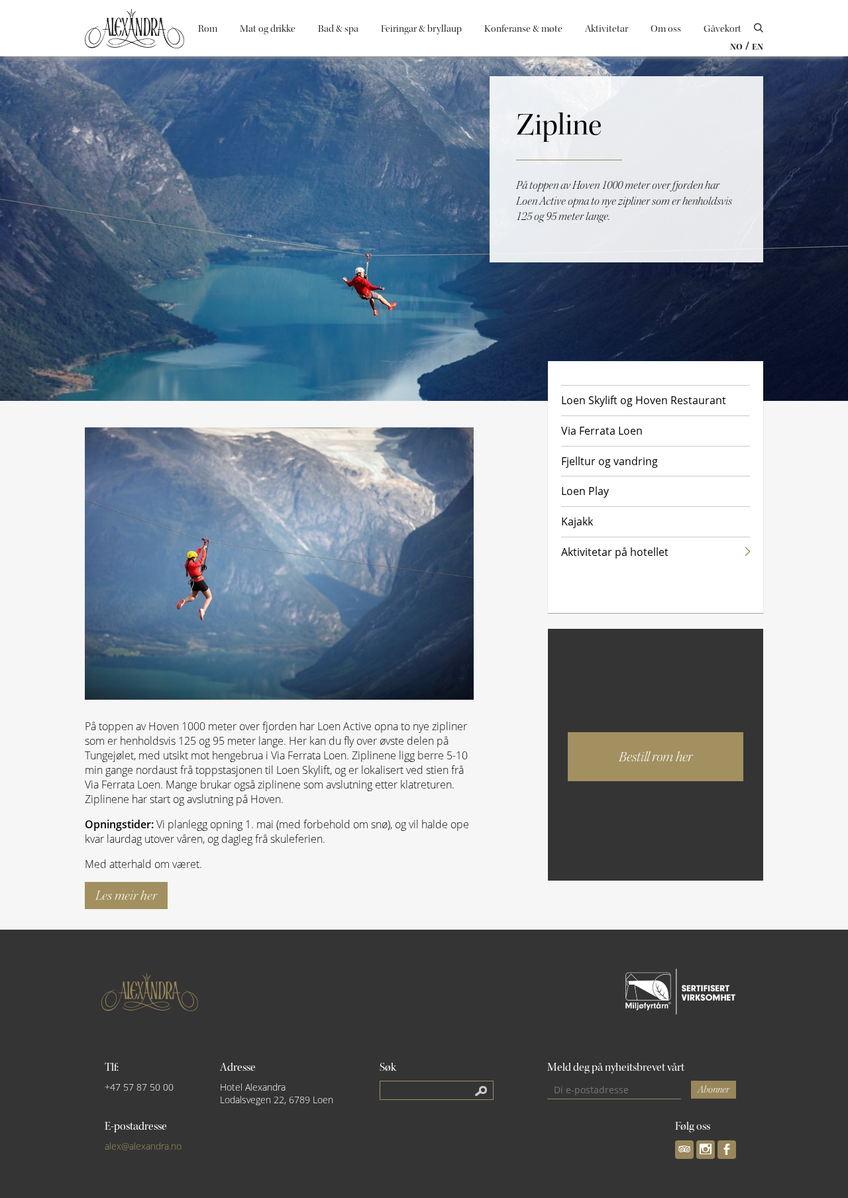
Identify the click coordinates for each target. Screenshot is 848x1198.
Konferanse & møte (523, 29)
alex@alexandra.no (143, 1146)
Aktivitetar (606, 29)
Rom (207, 29)
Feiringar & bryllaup (421, 29)
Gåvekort (722, 29)
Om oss (666, 29)
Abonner (713, 1089)
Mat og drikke (267, 29)
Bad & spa (338, 29)
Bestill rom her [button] (655, 756)
